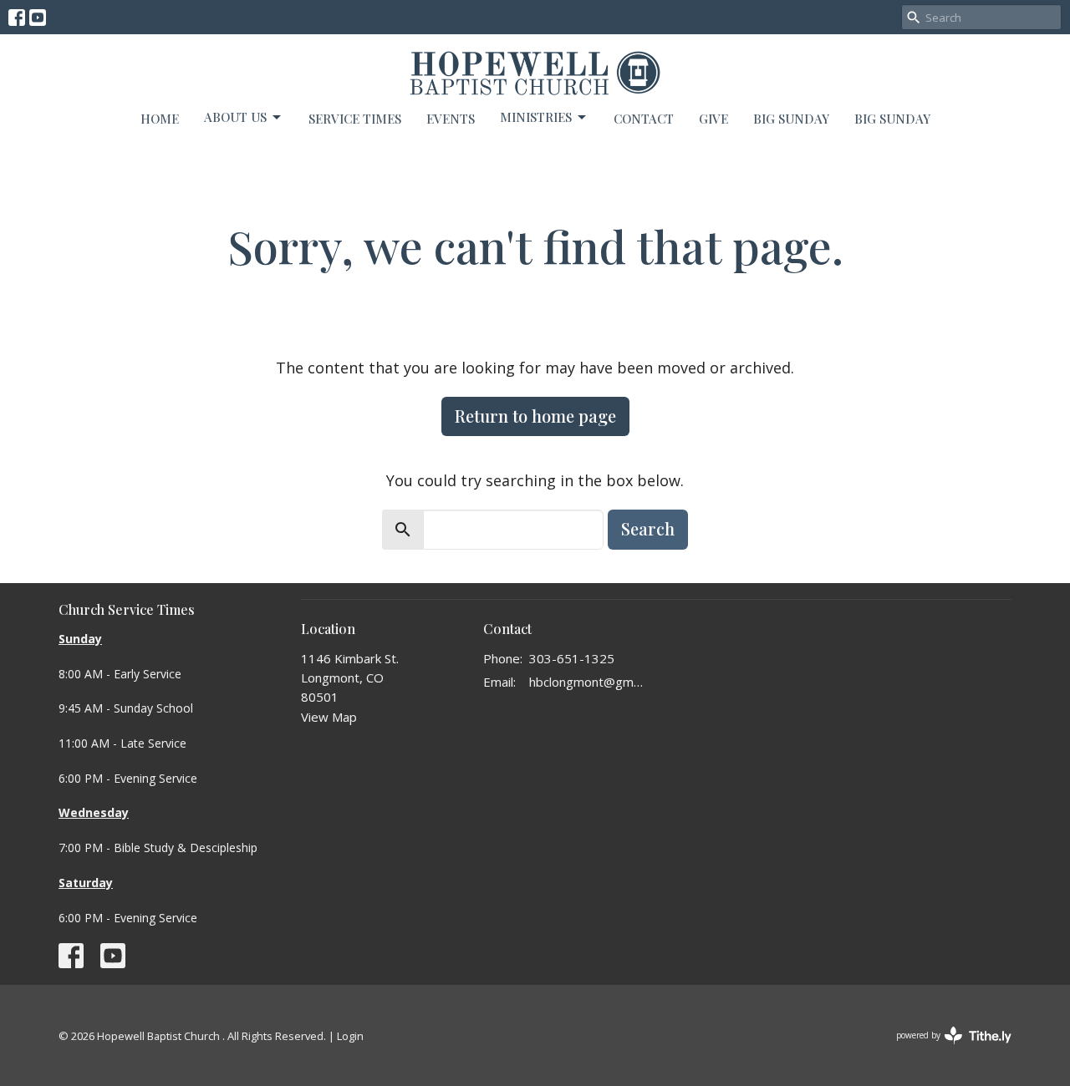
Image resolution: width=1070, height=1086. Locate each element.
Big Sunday (892, 118)
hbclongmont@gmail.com (589, 681)
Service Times (354, 118)
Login (350, 1035)
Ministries (536, 117)
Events (450, 118)
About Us (235, 117)
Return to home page (535, 415)
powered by (945, 1049)
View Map (329, 716)
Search (648, 528)
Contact (644, 118)
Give (713, 118)
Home (159, 118)
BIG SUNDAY (791, 118)
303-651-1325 (571, 658)
